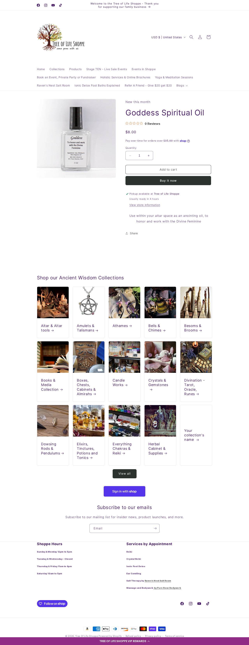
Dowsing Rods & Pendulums (50, 448)
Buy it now (168, 181)
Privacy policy (153, 636)
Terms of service (174, 636)
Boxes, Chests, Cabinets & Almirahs (86, 387)
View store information (144, 205)
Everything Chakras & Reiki (122, 448)
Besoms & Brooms (193, 328)
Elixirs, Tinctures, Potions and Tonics (87, 451)
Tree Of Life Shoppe (86, 636)
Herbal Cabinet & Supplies (157, 448)
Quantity (130, 147)
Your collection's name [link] (194, 435)
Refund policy (133, 636)
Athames (120, 326)
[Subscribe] (155, 528)
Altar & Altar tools (51, 328)
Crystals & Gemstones (158, 382)
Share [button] (134, 233)
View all (124, 474)
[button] (124, 641)
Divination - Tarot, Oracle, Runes (194, 387)
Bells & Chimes (154, 328)
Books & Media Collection (50, 384)
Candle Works (119, 382)
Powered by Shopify (110, 636)
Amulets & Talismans (85, 328)
